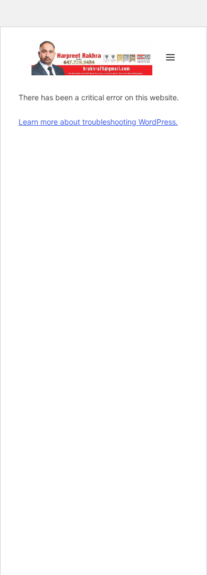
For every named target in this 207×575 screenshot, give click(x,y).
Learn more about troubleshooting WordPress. (98, 121)
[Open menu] (168, 57)
